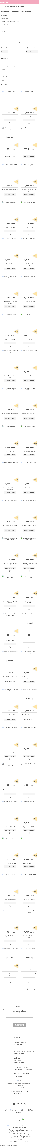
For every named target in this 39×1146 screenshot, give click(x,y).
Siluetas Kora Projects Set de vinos (29, 376)
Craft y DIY (4, 31)
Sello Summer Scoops (10, 339)
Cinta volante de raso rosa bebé (29, 973)
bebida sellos (4, 84)
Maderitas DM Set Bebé (29, 863)
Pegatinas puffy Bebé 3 (10, 899)
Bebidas (3, 69)
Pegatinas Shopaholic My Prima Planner (29, 564)
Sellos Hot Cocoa (29, 153)
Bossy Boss (29, 339)
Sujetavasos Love (10, 116)
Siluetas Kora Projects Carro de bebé (10, 974)
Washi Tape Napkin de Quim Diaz (10, 715)
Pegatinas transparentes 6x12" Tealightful (29, 414)
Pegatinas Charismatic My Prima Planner (10, 564)
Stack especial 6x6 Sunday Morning (28, 677)
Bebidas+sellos (4, 76)
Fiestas (3, 28)
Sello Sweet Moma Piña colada (28, 451)
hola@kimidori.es (21, 1093)
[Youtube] (14, 1104)
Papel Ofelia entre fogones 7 (10, 676)
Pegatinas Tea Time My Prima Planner (10, 602)
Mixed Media (4, 24)
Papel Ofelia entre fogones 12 (29, 639)
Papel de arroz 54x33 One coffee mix (10, 789)
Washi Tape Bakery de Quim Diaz (29, 715)
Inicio (2, 6)
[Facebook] (21, 1104)
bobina (2, 61)
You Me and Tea (10, 451)
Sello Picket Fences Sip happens (10, 189)
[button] (10, 123)
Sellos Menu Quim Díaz (29, 301)
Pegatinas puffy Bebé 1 (10, 863)
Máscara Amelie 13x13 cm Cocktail (10, 302)
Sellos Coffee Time (10, 227)
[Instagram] (18, 1104)
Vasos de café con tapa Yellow (10, 153)
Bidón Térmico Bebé (29, 789)
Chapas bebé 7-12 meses (29, 899)
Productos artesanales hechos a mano (10, 21)
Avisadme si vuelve (10, 156)
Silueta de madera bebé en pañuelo (28, 936)
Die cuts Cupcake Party (10, 752)
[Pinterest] (25, 1104)
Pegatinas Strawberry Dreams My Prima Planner (10, 639)
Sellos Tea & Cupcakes (29, 227)
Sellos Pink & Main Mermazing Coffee (10, 414)
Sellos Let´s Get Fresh (10, 263)
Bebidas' (3, 80)
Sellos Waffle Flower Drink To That (29, 264)
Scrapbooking (4, 18)
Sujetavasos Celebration (29, 116)
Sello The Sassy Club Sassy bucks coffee (10, 488)
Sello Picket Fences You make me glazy (29, 190)
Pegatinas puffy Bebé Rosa (10, 827)
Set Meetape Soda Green (29, 487)
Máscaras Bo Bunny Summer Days (10, 376)
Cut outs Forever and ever (29, 752)
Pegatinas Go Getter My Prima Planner (28, 602)
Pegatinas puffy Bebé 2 (29, 827)
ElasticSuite (14, 1145)
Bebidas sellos (4, 73)
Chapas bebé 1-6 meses (10, 936)
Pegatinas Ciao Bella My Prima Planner (10, 526)
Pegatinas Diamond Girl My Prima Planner (29, 526)
